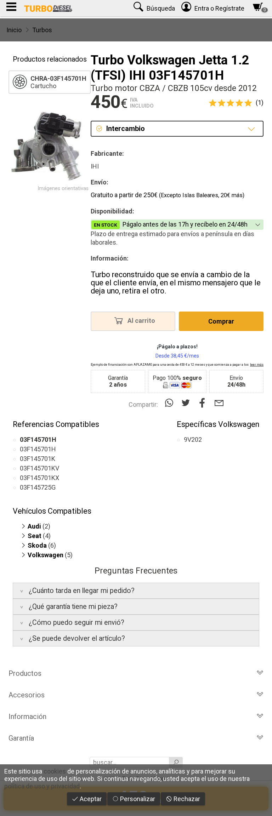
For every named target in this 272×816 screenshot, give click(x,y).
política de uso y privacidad (42, 786)
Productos (24, 673)
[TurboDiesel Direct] (48, 8)
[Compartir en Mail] (219, 403)
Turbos (42, 30)
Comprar (221, 321)
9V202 (193, 439)
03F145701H (38, 449)
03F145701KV (39, 468)
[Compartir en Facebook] (204, 403)
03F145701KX (39, 477)
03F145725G (38, 487)
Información (27, 716)
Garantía (21, 738)
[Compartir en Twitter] (187, 403)
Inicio (14, 30)
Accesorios (26, 695)
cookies (55, 771)
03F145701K (37, 458)
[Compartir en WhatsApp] (170, 403)
